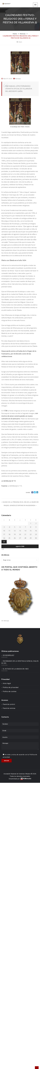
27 (20, 538)
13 (20, 531)
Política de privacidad (10, 687)
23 (36, 534)
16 (36, 531)
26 (15, 538)
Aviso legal (7, 683)
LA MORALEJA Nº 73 (8, 481)
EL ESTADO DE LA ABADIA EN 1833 (15, 669)
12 (15, 531)
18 (9, 534)
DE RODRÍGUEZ (8, 655)
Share (20, 42)
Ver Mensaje (5, 621)
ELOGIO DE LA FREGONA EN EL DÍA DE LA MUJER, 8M (20, 502)
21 (25, 534)
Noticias (18, 79)
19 (15, 534)
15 (30, 531)
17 (4, 534)
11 (9, 531)
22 (30, 534)
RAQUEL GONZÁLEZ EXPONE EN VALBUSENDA (20, 505)
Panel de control (9, 704)
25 (9, 538)
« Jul (2, 549)
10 (4, 531)
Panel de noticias (9, 708)
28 (25, 538)
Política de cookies (9, 691)
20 (20, 534)
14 (25, 531)
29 (30, 538)
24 (4, 538)
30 (36, 538)
